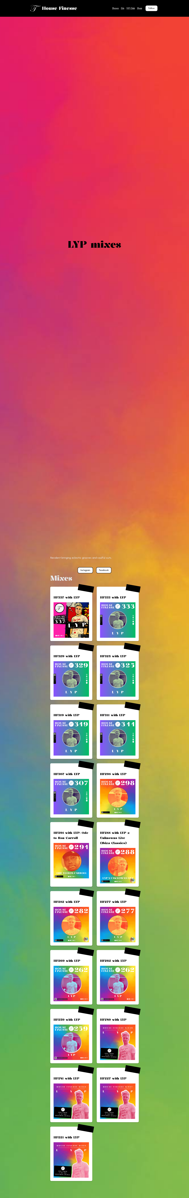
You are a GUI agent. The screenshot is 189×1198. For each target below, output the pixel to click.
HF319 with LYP (66, 715)
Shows (115, 8)
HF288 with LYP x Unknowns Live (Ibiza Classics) (115, 838)
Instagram (85, 570)
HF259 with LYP (67, 1020)
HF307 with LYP (67, 774)
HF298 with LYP (113, 774)
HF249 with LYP (113, 1020)
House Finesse (59, 8)
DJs (122, 8)
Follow (151, 8)
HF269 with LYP (67, 961)
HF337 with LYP (67, 597)
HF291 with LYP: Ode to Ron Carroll (71, 835)
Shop (139, 8)
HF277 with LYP (113, 902)
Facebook (104, 570)
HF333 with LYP (113, 597)
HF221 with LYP (66, 1137)
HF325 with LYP (113, 656)
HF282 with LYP (67, 902)
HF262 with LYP (113, 961)
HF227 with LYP (113, 1078)
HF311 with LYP (112, 715)
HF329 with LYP (67, 656)
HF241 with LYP (66, 1078)
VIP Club (130, 8)
